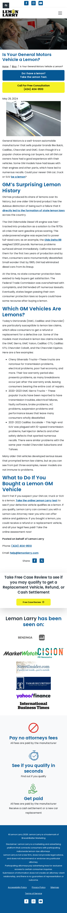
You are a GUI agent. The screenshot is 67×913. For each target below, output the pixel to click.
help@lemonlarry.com (24, 553)
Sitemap (54, 887)
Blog (14, 66)
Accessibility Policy (17, 887)
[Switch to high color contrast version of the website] (5, 5)
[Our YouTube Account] (41, 5)
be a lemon (18, 177)
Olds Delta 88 (52, 240)
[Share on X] (42, 561)
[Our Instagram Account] (33, 5)
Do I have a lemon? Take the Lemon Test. (33, 75)
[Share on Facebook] (34, 561)
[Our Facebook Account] (26, 5)
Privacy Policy (38, 887)
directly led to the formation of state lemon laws (33, 210)
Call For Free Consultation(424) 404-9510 (33, 87)
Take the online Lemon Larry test (36, 500)
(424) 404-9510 (21, 546)
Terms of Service (33, 893)
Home (5, 66)
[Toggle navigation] (60, 13)
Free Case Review (32, 602)
